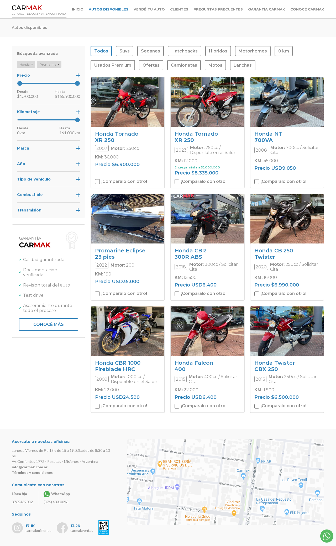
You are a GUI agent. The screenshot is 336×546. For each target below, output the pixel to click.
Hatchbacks (184, 51)
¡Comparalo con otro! (123, 181)
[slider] (19, 83)
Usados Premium (112, 65)
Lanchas (243, 65)
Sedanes (150, 51)
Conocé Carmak (307, 9)
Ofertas (151, 65)
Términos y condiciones (32, 472)
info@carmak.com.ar (30, 467)
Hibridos (218, 51)
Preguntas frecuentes (218, 9)
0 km (283, 51)
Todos (101, 51)
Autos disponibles (108, 9)
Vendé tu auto (149, 9)
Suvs (124, 51)
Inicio (77, 9)
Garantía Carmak (266, 9)
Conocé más (48, 324)
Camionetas (184, 65)
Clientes (179, 9)
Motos (215, 65)
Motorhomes (253, 51)
